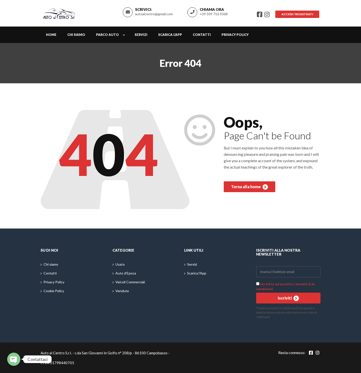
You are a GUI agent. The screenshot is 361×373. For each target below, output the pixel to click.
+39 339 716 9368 (214, 14)
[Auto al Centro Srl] (59, 12)
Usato (120, 264)
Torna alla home (246, 186)
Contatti (202, 35)
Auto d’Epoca (125, 273)
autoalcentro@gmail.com (154, 14)
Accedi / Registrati (297, 14)
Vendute (122, 291)
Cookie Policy (53, 291)
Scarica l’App (170, 35)
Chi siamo (76, 35)
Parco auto (107, 35)
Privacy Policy (235, 35)
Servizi (141, 35)
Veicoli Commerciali (130, 282)
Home (51, 35)
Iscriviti (285, 298)
